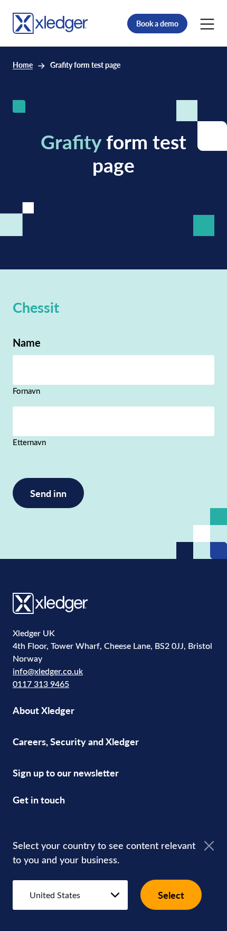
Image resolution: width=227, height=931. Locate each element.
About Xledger (43, 710)
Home (23, 65)
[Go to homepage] (50, 22)
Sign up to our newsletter (66, 772)
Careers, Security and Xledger (76, 741)
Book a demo (157, 24)
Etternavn (29, 442)
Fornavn (26, 390)
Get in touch (39, 799)
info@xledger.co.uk (48, 670)
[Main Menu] (207, 23)
